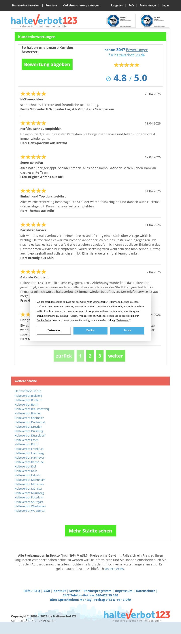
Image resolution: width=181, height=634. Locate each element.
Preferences (53, 330)
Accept (127, 330)
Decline (90, 330)
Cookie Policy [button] (44, 320)
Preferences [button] (123, 320)
